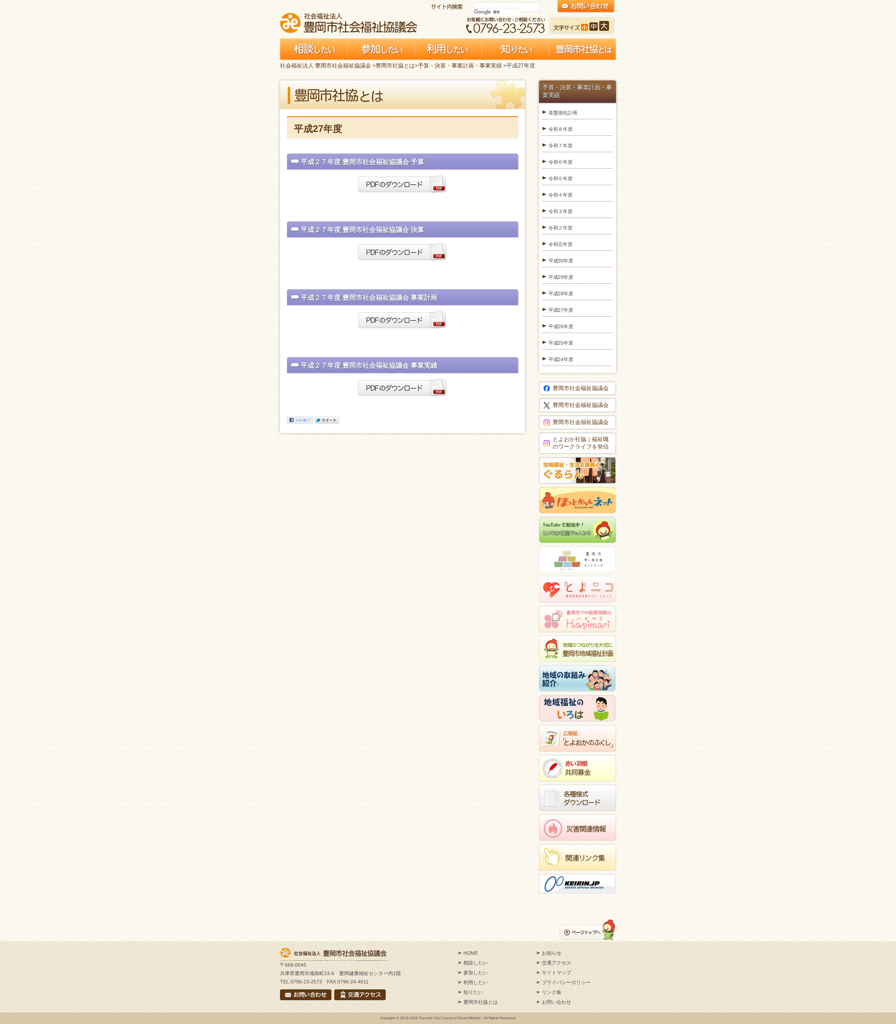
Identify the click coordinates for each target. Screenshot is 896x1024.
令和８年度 (560, 129)
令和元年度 (560, 244)
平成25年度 (560, 343)
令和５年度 (560, 178)
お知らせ (551, 953)
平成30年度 (560, 260)
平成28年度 (560, 293)
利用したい (475, 982)
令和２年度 (560, 228)
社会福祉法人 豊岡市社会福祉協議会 (348, 23)
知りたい (473, 992)
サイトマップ (556, 972)
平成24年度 (560, 359)
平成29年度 (560, 277)
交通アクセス (556, 963)
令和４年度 (560, 195)
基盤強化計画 (562, 112)
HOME (470, 953)
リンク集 (551, 992)
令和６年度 (560, 162)
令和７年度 (560, 145)
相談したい (475, 963)
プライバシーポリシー (566, 982)
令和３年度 (560, 211)
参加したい (475, 972)
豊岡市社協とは (395, 66)
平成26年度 (560, 326)
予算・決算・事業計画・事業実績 (460, 66)
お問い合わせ (556, 1002)
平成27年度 (560, 310)
